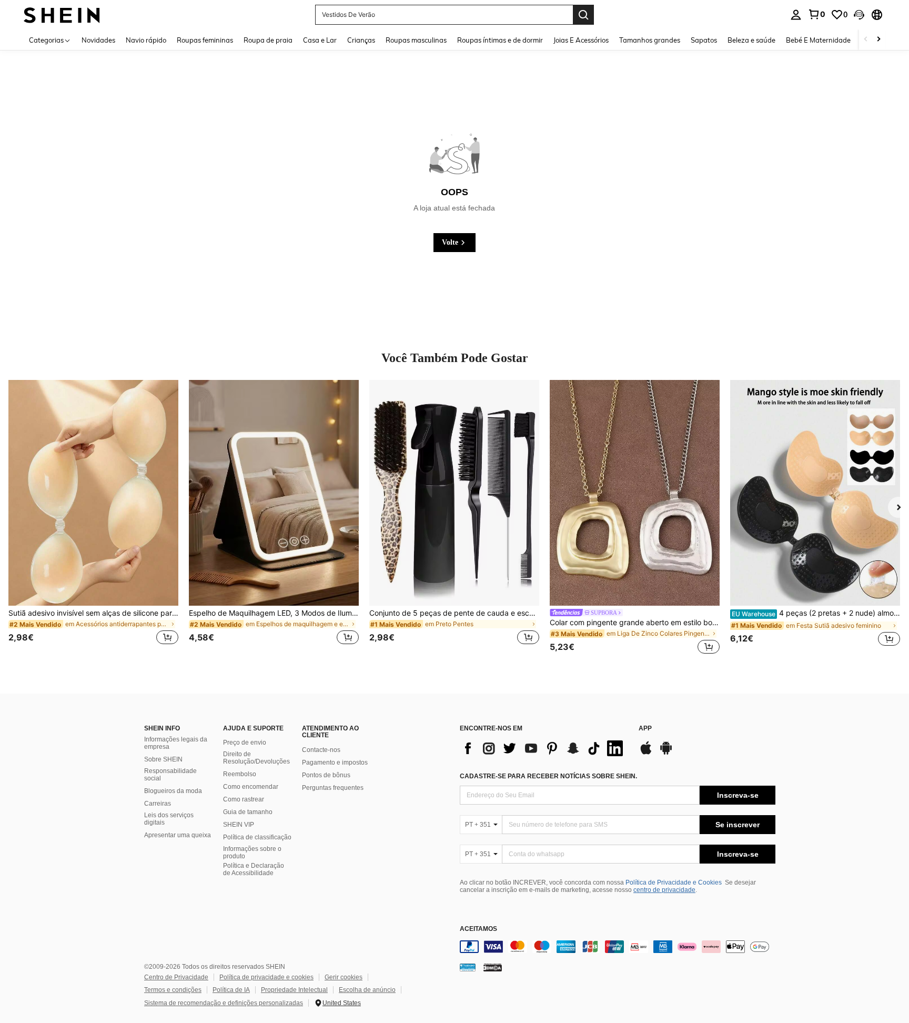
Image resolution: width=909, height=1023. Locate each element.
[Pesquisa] (583, 15)
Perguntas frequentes (332, 787)
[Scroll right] (878, 39)
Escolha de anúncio (367, 990)
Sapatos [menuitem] (704, 40)
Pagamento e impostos (335, 762)
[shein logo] (62, 14)
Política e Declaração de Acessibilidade (253, 869)
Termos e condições (172, 990)
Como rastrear (243, 799)
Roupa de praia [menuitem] (268, 40)
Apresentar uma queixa (177, 835)
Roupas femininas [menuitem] (205, 40)
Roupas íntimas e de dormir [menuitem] (500, 40)
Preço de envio (244, 742)
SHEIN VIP (238, 824)
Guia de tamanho (247, 812)
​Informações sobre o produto (252, 852)
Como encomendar (250, 786)
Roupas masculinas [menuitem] (416, 40)
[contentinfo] (617, 946)
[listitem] (93, 519)
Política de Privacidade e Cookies (673, 882)
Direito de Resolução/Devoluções (256, 757)
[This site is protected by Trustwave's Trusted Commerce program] (468, 967)
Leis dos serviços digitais (169, 818)
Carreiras (157, 803)
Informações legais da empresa (175, 743)
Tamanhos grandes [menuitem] (649, 40)
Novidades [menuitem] (98, 40)
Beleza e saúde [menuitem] (751, 40)
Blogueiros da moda (173, 791)
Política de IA (231, 990)
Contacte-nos (321, 750)
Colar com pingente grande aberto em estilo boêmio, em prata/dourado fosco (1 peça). (635, 622)
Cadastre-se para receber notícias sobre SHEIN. (548, 776)
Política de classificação (257, 837)
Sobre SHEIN (163, 759)
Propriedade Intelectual (294, 990)
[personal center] (796, 14)
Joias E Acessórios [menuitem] (581, 40)
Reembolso (239, 774)
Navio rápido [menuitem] (146, 40)
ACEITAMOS (478, 929)
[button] (859, 14)
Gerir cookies (343, 977)
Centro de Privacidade (176, 977)
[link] (816, 14)
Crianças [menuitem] (361, 40)
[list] (544, 748)
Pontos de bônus (326, 775)
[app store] (646, 753)
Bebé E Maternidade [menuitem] (818, 40)
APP (645, 728)
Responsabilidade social (170, 774)
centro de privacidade (664, 890)
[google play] (666, 753)
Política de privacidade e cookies (266, 977)
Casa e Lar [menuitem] (320, 40)
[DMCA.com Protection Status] (492, 967)
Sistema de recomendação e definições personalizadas (223, 1003)
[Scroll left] (866, 39)
